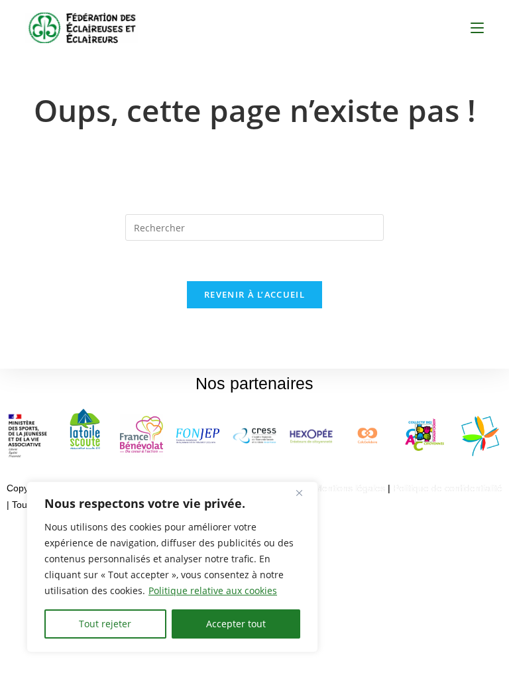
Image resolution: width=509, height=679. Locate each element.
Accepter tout (236, 623)
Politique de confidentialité (447, 488)
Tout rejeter (105, 623)
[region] (172, 566)
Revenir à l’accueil (254, 294)
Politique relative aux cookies (212, 590)
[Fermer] (304, 493)
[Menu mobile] (477, 28)
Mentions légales (349, 488)
